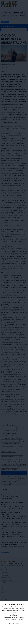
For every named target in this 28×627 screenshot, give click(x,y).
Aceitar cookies (14, 623)
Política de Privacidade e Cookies (14, 619)
